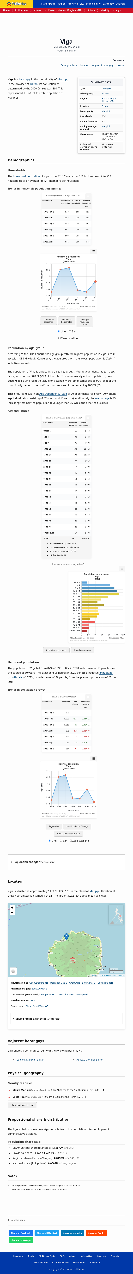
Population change (26, 862)
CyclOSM (73, 982)
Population (54, 826)
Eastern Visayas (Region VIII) (65, 10)
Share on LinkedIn (72, 1233)
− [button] (12, 912)
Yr (32, 1000)
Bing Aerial (87, 982)
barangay (106, 88)
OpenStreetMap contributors (111, 975)
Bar (74, 331)
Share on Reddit (96, 1233)
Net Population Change (77, 826)
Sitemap (95, 1262)
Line (63, 331)
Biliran (91, 10)
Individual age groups (56, 650)
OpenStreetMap (37, 982)
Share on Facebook (20, 1233)
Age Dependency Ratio (53, 393)
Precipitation (65, 994)
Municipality (93, 3)
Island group (48, 3)
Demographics (69, 65)
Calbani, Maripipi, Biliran (30, 1059)
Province (72, 3)
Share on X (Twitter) (47, 1233)
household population (26, 176)
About (72, 1256)
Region (61, 3)
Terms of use (40, 1262)
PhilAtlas (18, 4)
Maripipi (105, 10)
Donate (115, 1256)
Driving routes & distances (30, 1018)
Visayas (38, 10)
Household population (49, 320)
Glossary (18, 1256)
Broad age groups (82, 650)
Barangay (108, 3)
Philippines (21, 10)
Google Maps (104, 982)
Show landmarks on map (22, 1105)
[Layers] (13, 971)
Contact (101, 1256)
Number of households (66, 320)
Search (120, 3)
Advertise (86, 1256)
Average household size (84, 322)
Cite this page (18, 1220)
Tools (31, 1256)
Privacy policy (60, 1262)
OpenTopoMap (57, 982)
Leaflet (93, 975)
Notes (120, 65)
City (82, 3)
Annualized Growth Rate (68, 833)
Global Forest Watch (35, 1006)
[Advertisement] (67, 24)
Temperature (47, 994)
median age (102, 398)
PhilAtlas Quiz (46, 1256)
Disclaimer (79, 1262)
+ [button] (12, 908)
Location (84, 65)
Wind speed (82, 994)
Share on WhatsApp (21, 1240)
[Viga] (66, 936)
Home (6, 10)
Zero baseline (69, 338)
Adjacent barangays (103, 65)
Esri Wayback (38, 988)
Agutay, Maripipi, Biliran (90, 1059)
